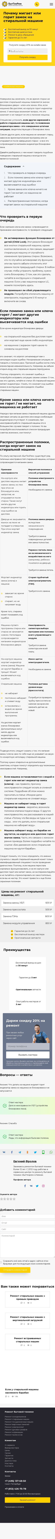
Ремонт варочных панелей (17, 1424)
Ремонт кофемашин (14, 1432)
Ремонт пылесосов (13, 1435)
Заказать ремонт (28, 1500)
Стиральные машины (13, 86)
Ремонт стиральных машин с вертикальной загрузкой (27, 1319)
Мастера (9, 1463)
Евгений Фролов (25, 1161)
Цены (7, 1450)
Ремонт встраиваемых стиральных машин (27, 1340)
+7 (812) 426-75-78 (15, 1489)
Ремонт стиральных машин (17, 1419)
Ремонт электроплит (14, 1427)
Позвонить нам (37, 4)
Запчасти (9, 1458)
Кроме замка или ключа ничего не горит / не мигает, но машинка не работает (25, 193)
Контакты (9, 1466)
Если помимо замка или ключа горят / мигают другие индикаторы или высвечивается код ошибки (27, 181)
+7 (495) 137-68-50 (15, 1481)
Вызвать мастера (27, 1055)
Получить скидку (27, 57)
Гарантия (9, 1455)
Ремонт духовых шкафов (16, 1429)
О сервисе (10, 1445)
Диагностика (10, 1461)
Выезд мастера (12, 1448)
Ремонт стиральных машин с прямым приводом (27, 1297)
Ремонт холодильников (15, 1417)
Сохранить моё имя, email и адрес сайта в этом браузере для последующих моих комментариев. (26, 1262)
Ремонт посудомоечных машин (19, 1422)
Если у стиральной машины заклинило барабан (22, 1391)
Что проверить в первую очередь (27, 173)
